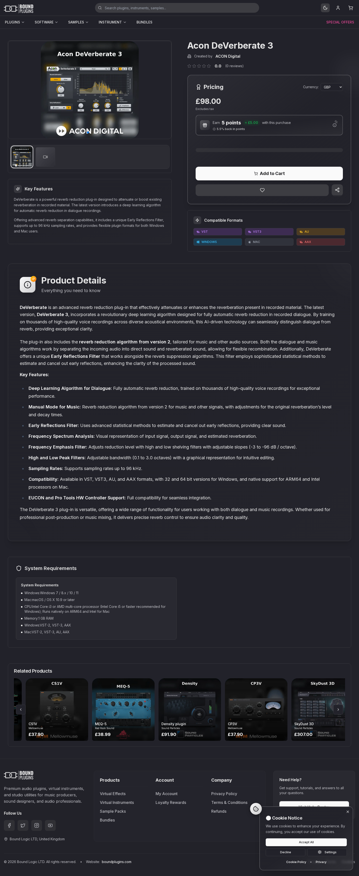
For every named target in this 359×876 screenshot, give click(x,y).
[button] (88, 132)
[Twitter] (23, 825)
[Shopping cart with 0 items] (350, 7)
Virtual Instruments (117, 802)
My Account (167, 793)
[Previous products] (21, 709)
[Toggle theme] (325, 7)
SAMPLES (76, 22)
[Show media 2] (45, 157)
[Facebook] (9, 825)
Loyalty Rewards (171, 802)
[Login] (338, 7)
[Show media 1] (22, 157)
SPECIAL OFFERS (340, 22)
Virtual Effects (113, 793)
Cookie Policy (296, 862)
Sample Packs (113, 811)
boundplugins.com (116, 862)
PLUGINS (12, 22)
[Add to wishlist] (262, 190)
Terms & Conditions (229, 802)
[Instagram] (36, 825)
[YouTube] (50, 825)
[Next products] (338, 709)
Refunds (218, 811)
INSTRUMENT (110, 22)
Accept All (306, 842)
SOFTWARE (44, 22)
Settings (331, 852)
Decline (285, 852)
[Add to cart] (64, 709)
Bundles (107, 820)
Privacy (321, 862)
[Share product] (337, 190)
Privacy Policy (224, 793)
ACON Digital (227, 56)
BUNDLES (144, 22)
